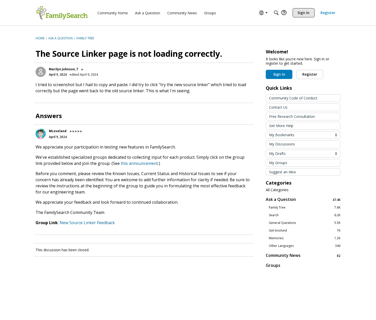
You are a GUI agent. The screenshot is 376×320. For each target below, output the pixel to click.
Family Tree (304, 207)
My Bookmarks (303, 134)
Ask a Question (303, 199)
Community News (303, 255)
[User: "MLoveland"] (41, 134)
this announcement (139, 163)
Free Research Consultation (292, 116)
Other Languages (304, 246)
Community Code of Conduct (293, 98)
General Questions (304, 223)
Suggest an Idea (282, 171)
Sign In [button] (279, 74)
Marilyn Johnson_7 (63, 69)
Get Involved (304, 230)
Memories (304, 238)
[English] (62, 12)
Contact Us (278, 107)
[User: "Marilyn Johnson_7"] (41, 72)
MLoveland (58, 131)
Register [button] (309, 74)
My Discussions (282, 144)
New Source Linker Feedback (87, 222)
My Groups (278, 162)
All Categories (277, 190)
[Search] (276, 12)
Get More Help (281, 125)
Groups (273, 265)
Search (304, 215)
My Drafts (303, 153)
